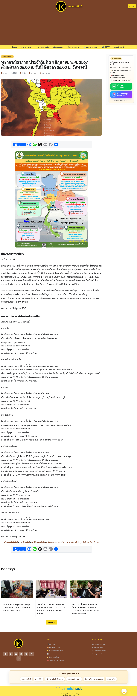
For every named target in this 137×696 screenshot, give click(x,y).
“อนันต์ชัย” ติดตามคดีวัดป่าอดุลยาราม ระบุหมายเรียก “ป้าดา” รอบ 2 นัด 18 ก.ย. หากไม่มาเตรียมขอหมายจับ (51, 609)
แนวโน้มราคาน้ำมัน (38, 542)
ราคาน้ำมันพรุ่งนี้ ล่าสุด (73, 542)
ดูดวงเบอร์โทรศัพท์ (74, 679)
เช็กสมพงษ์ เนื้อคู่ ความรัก (54, 679)
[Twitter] (26, 654)
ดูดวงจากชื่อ (111, 679)
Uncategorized (7, 56)
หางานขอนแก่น (43, 47)
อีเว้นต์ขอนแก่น (73, 47)
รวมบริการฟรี (119, 47)
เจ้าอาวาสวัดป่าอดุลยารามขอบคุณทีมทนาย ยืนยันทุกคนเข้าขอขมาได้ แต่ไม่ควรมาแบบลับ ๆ (17, 607)
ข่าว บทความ (26, 47)
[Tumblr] (11, 654)
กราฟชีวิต (38, 679)
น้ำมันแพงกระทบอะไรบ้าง (55, 542)
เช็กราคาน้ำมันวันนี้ (11, 542)
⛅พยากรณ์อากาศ (90, 47)
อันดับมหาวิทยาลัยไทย (91, 542)
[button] (51, 622)
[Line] (31, 654)
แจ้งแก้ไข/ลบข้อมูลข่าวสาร (68, 695)
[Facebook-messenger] (18, 658)
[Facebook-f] (5, 654)
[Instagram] (21, 654)
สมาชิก (131, 6)
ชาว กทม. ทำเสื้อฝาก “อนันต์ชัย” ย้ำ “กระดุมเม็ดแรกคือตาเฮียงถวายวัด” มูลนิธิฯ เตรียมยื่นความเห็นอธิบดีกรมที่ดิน (85, 609)
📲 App (14, 47)
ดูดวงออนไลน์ (26, 679)
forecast (33, 73)
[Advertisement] (68, 29)
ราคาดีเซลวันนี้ (24, 542)
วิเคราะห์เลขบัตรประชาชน (94, 679)
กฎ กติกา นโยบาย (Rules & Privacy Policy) (68, 694)
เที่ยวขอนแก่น (58, 47)
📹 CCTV (106, 47)
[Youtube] (16, 654)
